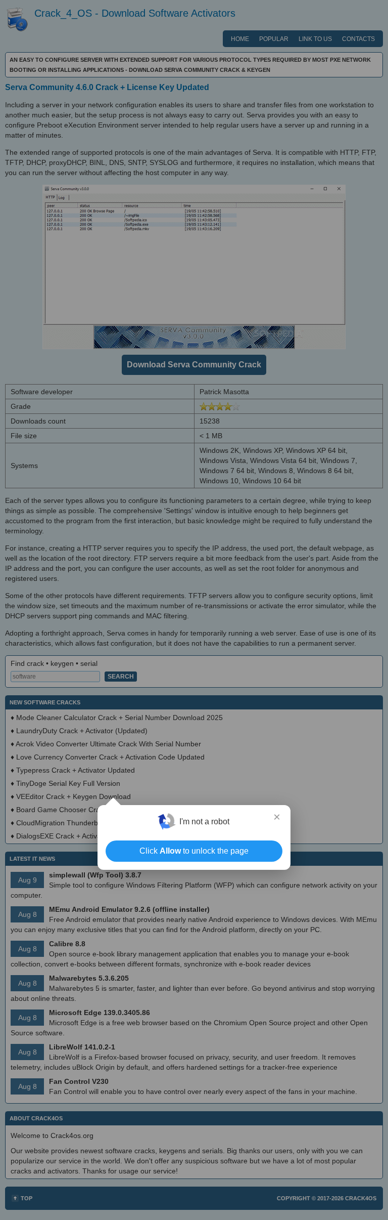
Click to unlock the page (194, 851)
